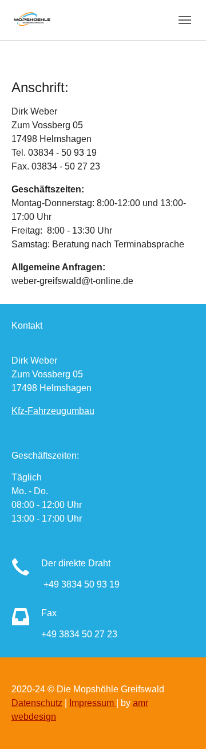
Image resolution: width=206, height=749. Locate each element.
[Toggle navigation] (185, 20)
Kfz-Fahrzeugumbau (52, 411)
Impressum (92, 703)
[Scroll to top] (181, 724)
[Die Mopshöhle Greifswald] (33, 20)
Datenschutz (36, 703)
